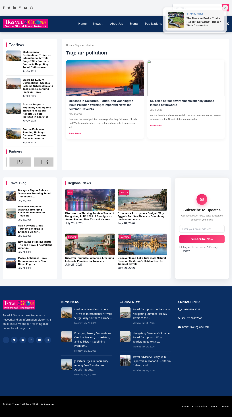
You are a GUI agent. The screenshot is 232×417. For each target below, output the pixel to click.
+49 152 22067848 (191, 318)
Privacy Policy (199, 406)
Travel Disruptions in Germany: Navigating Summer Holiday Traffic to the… (151, 313)
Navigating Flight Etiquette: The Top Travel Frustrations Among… (35, 244)
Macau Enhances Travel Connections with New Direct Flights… (32, 261)
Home (82, 24)
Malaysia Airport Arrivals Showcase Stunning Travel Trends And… (34, 193)
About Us (116, 24)
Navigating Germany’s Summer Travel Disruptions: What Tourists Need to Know (152, 337)
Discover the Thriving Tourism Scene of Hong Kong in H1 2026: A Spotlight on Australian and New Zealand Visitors (89, 216)
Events (133, 24)
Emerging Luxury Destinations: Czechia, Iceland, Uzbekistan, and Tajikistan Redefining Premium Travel (38, 85)
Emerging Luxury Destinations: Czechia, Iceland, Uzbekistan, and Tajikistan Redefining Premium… (93, 339)
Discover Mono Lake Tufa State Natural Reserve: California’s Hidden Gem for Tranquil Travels (142, 261)
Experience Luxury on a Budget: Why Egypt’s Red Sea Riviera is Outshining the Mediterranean (141, 216)
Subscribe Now (202, 239)
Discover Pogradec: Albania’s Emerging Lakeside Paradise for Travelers (31, 211)
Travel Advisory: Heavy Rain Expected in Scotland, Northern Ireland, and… (152, 361)
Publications (153, 24)
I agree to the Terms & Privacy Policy (200, 249)
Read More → (76, 133)
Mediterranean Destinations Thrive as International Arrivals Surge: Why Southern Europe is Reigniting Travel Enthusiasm (37, 59)
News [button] (97, 24)
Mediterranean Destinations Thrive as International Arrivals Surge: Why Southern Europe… (93, 313)
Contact (225, 406)
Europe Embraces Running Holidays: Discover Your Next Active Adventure (34, 134)
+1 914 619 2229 (190, 309)
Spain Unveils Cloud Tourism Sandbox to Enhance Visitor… (30, 228)
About (213, 406)
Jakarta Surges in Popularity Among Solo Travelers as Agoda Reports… (91, 365)
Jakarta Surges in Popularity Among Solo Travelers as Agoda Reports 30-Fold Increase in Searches (37, 110)
